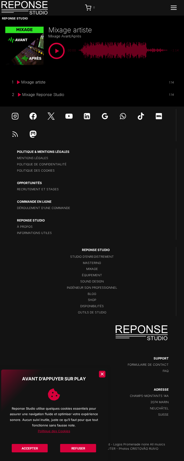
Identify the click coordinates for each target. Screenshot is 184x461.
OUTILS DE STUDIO (92, 312)
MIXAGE (92, 269)
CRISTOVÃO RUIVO (144, 448)
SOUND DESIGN (92, 281)
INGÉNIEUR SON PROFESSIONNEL (92, 287)
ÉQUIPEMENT (92, 275)
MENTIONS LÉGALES (32, 158)
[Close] (102, 374)
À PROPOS (25, 226)
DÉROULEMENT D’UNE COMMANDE (43, 208)
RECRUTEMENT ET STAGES (38, 189)
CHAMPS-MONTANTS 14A (149, 396)
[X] (51, 116)
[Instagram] (15, 116)
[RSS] (15, 134)
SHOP (92, 300)
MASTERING (92, 263)
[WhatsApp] (123, 116)
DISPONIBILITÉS (92, 306)
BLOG (92, 294)
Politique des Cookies (54, 431)
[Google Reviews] (105, 116)
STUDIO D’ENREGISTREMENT (92, 256)
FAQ (166, 371)
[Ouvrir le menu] (176, 8)
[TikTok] (141, 116)
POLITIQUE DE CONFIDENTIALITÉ (42, 164)
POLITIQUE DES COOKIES (36, 170)
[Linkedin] (87, 116)
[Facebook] (33, 116)
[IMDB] (159, 116)
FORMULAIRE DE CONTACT (148, 364)
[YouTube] (69, 116)
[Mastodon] (33, 134)
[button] (56, 51)
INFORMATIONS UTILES (34, 233)
